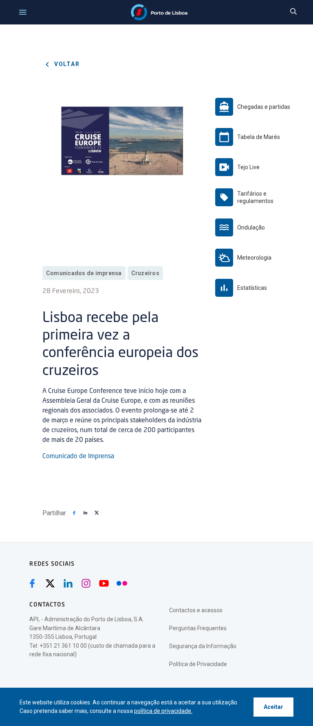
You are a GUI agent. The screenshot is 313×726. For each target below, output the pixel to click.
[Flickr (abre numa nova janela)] (122, 583)
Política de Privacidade (198, 664)
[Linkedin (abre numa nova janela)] (68, 583)
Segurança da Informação (202, 646)
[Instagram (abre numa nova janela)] (86, 583)
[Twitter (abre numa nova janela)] (50, 583)
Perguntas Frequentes (198, 628)
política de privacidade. (163, 711)
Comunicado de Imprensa (78, 456)
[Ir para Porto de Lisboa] (159, 12)
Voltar (66, 64)
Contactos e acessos (196, 610)
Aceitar (273, 707)
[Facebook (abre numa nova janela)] (32, 583)
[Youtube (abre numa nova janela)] (104, 583)
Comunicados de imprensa (84, 273)
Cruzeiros (145, 273)
